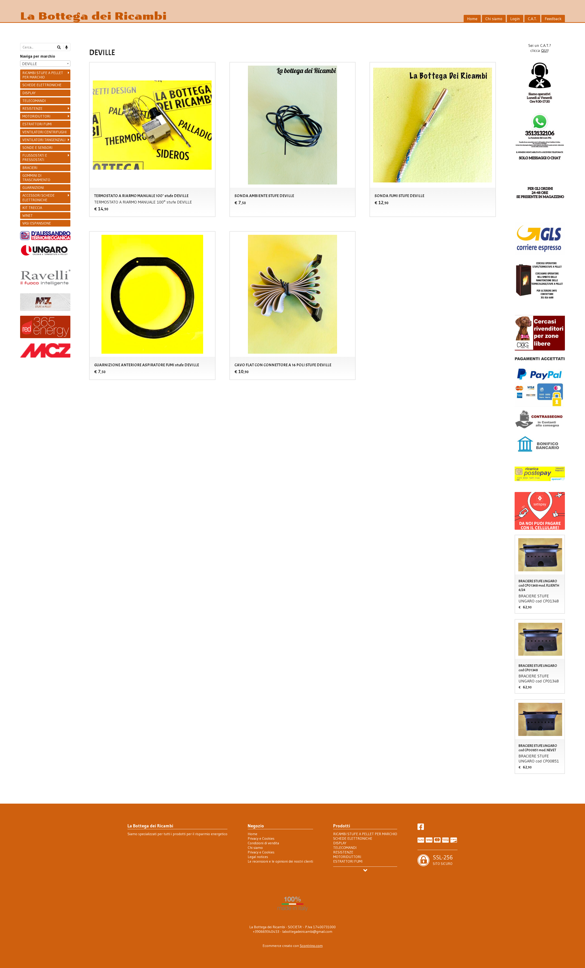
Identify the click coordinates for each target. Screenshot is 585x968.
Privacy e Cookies (261, 838)
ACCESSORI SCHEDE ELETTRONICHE (38, 197)
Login (515, 18)
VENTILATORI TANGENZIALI (43, 139)
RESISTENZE (32, 108)
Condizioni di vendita (263, 843)
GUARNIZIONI (33, 187)
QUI (544, 50)
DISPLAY (29, 93)
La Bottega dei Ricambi (93, 16)
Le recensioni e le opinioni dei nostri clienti (280, 861)
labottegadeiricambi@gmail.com (307, 931)
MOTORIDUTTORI (36, 116)
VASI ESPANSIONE (36, 223)
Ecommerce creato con (293, 945)
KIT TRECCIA (32, 207)
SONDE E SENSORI (37, 147)
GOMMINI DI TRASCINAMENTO (36, 177)
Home (472, 18)
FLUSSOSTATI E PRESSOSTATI (34, 157)
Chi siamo (493, 18)
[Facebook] (420, 828)
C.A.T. (532, 18)
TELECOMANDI (34, 100)
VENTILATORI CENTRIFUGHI (44, 132)
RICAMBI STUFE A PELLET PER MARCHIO (42, 74)
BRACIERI (29, 167)
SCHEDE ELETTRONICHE (41, 85)
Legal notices (258, 856)
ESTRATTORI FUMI (37, 124)
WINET (27, 215)
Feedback (553, 18)
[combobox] (45, 63)
